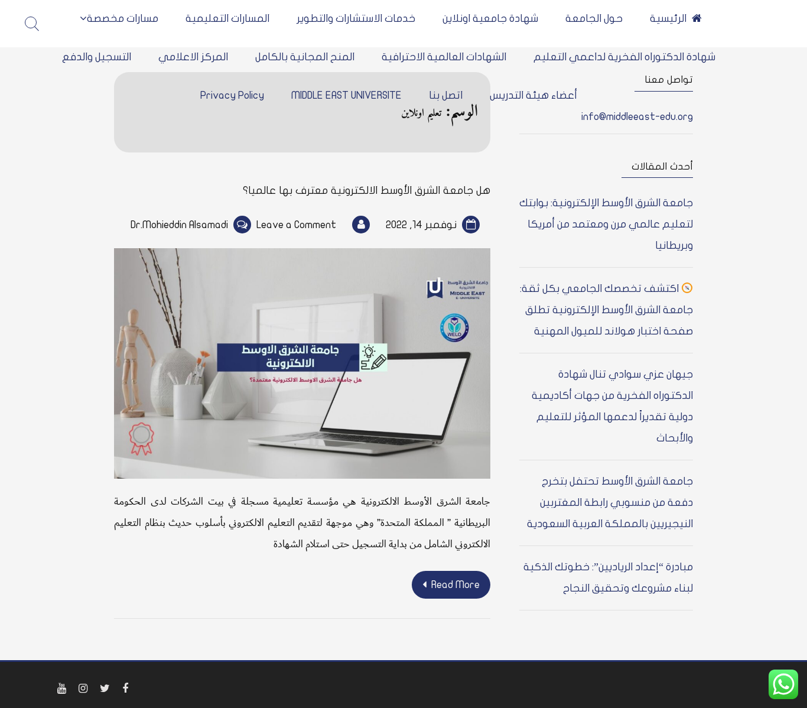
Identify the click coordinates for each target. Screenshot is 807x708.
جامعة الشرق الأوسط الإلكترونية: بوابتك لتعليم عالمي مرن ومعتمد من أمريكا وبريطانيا (606, 224)
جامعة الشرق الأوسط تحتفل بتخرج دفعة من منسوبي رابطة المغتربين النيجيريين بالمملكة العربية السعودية (610, 503)
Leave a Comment (296, 224)
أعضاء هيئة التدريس (533, 95)
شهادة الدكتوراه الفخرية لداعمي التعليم (624, 57)
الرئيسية (668, 18)
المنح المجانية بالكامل (304, 57)
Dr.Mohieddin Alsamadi (179, 224)
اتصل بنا (446, 95)
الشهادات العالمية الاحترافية (444, 57)
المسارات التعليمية (227, 18)
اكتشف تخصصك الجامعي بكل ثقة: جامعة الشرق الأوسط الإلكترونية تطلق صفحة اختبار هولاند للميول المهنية (607, 310)
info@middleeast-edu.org (637, 116)
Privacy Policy (232, 95)
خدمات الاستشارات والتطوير (356, 18)
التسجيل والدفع (96, 57)
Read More (455, 584)
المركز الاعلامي (193, 57)
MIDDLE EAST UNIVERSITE (346, 95)
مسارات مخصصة (122, 18)
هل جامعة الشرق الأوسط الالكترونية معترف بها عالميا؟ (366, 190)
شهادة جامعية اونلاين (490, 18)
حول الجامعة (594, 18)
